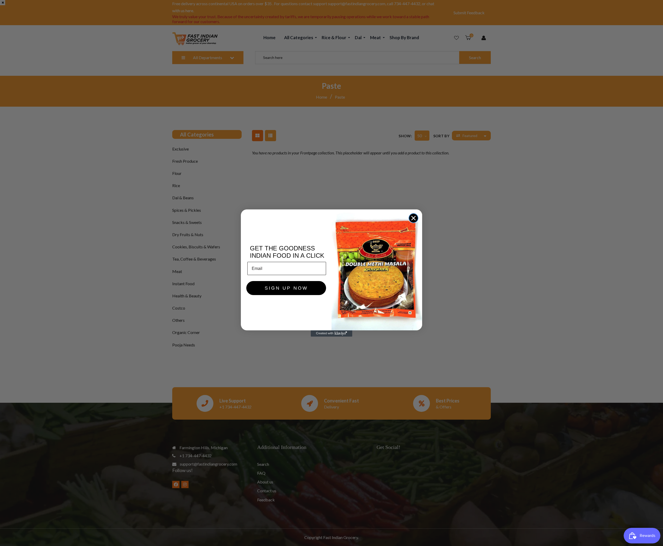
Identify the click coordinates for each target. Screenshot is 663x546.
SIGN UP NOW (286, 288)
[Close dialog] (413, 218)
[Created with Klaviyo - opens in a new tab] (331, 333)
